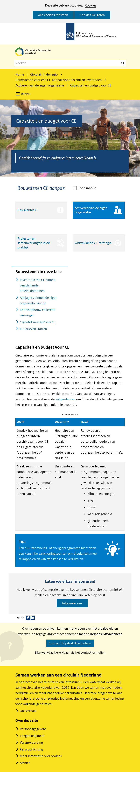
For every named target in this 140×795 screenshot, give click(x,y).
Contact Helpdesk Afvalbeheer (70, 643)
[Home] (35, 56)
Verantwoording (31, 742)
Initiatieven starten (33, 329)
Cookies (90, 5)
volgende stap (65, 399)
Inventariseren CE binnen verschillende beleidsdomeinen (37, 285)
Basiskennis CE (27, 210)
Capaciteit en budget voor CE (37, 322)
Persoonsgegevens (33, 729)
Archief (25, 763)
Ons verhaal (28, 711)
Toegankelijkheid (32, 736)
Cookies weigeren (92, 15)
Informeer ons (72, 603)
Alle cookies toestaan (53, 15)
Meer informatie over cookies (41, 756)
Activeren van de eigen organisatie (91, 210)
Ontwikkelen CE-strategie (93, 243)
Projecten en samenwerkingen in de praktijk (33, 242)
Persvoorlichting (31, 749)
